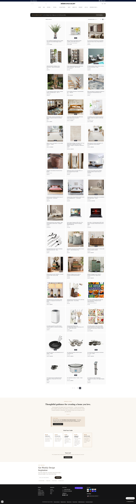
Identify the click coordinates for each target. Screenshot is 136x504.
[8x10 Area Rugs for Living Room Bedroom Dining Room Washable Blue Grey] (96, 84)
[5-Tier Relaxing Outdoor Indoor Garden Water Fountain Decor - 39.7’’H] (55, 84)
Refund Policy (69, 501)
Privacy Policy (75, 501)
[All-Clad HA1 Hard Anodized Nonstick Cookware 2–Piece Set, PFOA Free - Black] (55, 371)
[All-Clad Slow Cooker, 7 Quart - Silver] (75, 370)
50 (77, 388)
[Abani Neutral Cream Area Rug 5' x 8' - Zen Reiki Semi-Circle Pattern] (96, 136)
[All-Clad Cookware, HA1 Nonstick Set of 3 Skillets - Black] (55, 345)
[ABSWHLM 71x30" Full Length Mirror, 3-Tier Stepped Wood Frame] (75, 163)
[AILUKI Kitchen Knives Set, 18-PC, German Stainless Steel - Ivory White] (75, 292)
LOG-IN (86, 7)
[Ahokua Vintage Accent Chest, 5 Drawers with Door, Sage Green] (96, 267)
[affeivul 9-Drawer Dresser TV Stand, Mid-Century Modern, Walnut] (96, 242)
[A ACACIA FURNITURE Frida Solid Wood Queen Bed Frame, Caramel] (75, 110)
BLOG (69, 7)
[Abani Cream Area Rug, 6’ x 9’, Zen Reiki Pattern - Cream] (55, 136)
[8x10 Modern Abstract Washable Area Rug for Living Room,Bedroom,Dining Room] (55, 110)
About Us (52, 490)
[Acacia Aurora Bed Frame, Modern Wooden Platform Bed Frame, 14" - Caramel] (96, 164)
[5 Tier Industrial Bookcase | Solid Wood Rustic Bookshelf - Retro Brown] (75, 59)
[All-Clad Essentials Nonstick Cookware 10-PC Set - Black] (96, 345)
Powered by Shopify (89, 501)
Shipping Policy (63, 501)
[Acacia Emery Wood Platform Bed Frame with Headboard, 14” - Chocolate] (75, 190)
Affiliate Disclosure (81, 501)
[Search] (46, 3)
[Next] (80, 388)
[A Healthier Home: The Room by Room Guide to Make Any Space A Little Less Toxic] (96, 110)
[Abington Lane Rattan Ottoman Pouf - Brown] (55, 163)
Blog (51, 493)
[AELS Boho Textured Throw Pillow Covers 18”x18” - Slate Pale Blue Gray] (75, 242)
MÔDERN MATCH (41, 493)
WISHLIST (80, 7)
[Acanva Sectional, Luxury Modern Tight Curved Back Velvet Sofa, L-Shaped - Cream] (55, 216)
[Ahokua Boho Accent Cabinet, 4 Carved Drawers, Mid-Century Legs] (55, 267)
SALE (44, 7)
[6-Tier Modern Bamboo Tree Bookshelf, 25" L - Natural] (75, 84)
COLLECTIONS (62, 7)
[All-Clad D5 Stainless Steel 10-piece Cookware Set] (75, 345)
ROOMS (48, 7)
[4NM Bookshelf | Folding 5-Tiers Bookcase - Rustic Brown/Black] (55, 59)
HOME (39, 7)
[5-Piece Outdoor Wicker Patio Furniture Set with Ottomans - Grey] (96, 59)
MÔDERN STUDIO (93, 7)
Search (51, 489)
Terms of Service (57, 501)
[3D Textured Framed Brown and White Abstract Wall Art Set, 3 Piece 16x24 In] (96, 33)
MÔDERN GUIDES (41, 492)
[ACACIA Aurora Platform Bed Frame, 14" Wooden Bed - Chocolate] (55, 190)
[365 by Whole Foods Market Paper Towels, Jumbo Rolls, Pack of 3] (75, 33)
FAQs (51, 492)
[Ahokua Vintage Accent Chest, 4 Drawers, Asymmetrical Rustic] (75, 267)
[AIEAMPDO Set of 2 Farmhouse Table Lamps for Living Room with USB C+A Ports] (55, 293)
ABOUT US (74, 7)
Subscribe (58, 477)
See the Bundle (68, 457)
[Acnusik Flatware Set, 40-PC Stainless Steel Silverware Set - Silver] (55, 242)
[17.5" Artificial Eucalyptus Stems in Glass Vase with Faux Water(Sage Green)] (55, 33)
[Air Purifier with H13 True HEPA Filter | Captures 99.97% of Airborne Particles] (55, 319)
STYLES (54, 7)
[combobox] (38, 3)
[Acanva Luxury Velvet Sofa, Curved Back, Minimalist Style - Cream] (96, 190)
